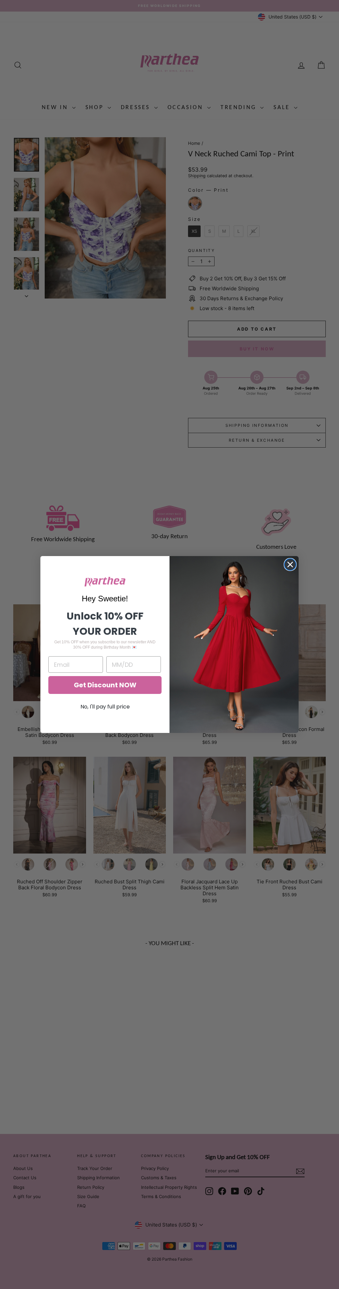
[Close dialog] (290, 564)
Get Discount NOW (105, 685)
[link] (105, 581)
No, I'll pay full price (105, 706)
